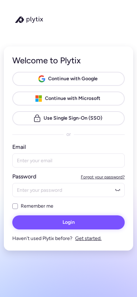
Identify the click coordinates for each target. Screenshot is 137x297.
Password (24, 176)
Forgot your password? (103, 177)
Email (19, 147)
